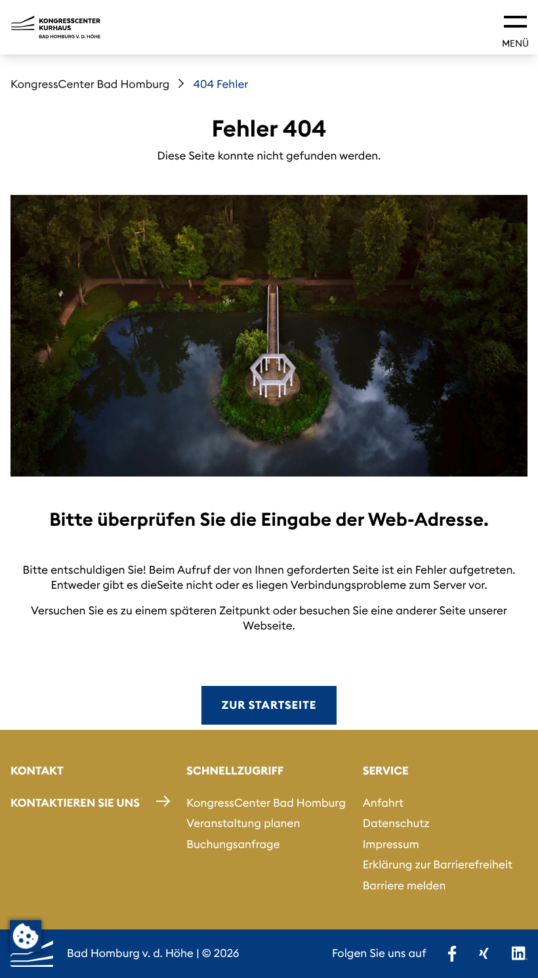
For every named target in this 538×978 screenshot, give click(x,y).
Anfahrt (383, 803)
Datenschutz (396, 823)
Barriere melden (404, 885)
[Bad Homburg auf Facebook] (452, 953)
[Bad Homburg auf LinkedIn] (519, 953)
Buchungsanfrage (232, 844)
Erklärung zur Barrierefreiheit (438, 864)
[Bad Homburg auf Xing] (483, 953)
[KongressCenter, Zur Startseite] (55, 27)
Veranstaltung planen (243, 823)
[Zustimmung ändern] (25, 936)
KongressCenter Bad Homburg (89, 84)
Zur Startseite (269, 705)
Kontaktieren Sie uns (75, 803)
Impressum (391, 844)
